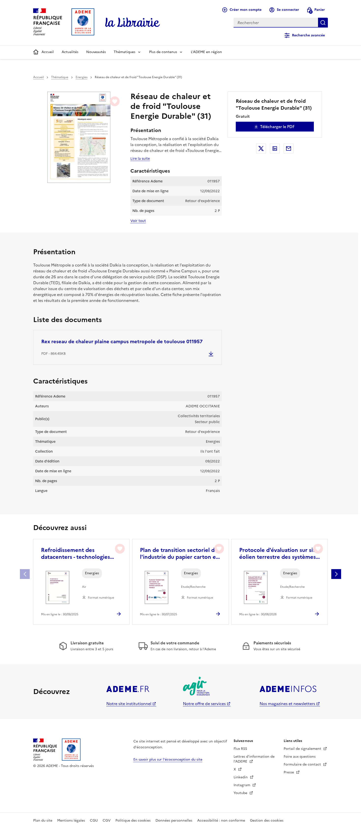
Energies (81, 77)
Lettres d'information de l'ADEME (254, 759)
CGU (94, 820)
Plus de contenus (163, 52)
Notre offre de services (204, 704)
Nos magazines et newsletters (287, 704)
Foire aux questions (300, 756)
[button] (336, 574)
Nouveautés (96, 52)
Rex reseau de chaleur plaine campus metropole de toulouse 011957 (122, 341)
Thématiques (124, 52)
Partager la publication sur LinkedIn (275, 148)
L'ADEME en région (206, 52)
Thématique (59, 77)
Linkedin (241, 777)
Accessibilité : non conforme (221, 820)
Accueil (48, 52)
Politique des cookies (133, 820)
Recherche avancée (308, 35)
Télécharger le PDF (277, 127)
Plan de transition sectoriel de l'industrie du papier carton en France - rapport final (179, 554)
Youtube (241, 793)
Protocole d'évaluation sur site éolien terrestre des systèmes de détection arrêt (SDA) (278, 554)
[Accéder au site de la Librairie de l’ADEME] (132, 22)
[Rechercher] (323, 23)
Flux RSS (240, 748)
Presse (289, 772)
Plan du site (42, 820)
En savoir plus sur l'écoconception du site (167, 759)
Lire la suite (140, 158)
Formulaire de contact (303, 764)
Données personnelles (173, 820)
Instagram (242, 785)
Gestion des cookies (266, 820)
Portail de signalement (303, 748)
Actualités (70, 52)
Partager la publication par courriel (288, 148)
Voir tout (138, 220)
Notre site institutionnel (128, 704)
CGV (107, 820)
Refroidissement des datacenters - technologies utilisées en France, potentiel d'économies (78, 554)
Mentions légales (71, 820)
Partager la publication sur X (261, 148)
